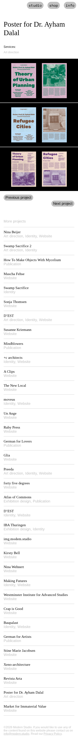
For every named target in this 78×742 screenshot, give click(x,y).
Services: (10, 46)
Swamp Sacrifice (16, 288)
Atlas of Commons (17, 497)
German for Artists (17, 637)
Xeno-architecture (17, 664)
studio (35, 5)
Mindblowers (13, 344)
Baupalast (11, 623)
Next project (63, 203)
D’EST (9, 316)
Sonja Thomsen (15, 302)
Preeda (9, 469)
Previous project (18, 197)
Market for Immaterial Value (25, 706)
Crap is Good (13, 609)
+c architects (13, 357)
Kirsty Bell (12, 553)
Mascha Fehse (14, 274)
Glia (7, 455)
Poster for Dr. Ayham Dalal (24, 692)
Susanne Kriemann (17, 330)
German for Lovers (18, 441)
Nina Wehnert (14, 567)
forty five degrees (17, 483)
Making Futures (15, 581)
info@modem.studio (16, 733)
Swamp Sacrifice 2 (17, 246)
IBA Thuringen (15, 525)
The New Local (15, 385)
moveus (9, 399)
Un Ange (10, 413)
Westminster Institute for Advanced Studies (36, 595)
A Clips (9, 371)
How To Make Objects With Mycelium (32, 260)
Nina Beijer (12, 232)
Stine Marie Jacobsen (19, 650)
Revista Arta (13, 678)
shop (53, 5)
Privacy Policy (53, 733)
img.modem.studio (17, 539)
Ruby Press (12, 427)
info (70, 5)
